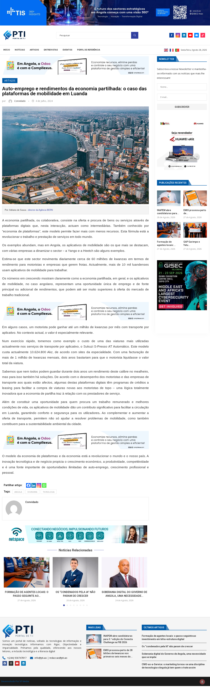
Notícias (20, 50)
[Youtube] (190, 35)
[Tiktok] (202, 35)
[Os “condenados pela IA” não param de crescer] (75, 572)
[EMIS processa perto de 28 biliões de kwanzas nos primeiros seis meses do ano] (195, 198)
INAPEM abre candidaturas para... (168, 212)
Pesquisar (134, 35)
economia (32, 492)
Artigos (34, 50)
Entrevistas (51, 50)
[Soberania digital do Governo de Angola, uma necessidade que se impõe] (124, 572)
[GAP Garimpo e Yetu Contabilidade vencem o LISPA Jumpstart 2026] (195, 230)
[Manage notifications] (202, 681)
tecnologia (48, 492)
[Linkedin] (184, 35)
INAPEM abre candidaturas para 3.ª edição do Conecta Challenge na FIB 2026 (118, 639)
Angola (18, 492)
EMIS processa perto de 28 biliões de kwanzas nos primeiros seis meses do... (118, 653)
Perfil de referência (88, 50)
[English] (166, 49)
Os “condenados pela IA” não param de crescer (167, 646)
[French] (172, 49)
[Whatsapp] (44, 485)
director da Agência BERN (40, 210)
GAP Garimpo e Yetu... (191, 243)
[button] (75, 534)
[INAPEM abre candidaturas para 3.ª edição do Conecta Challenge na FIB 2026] (168, 198)
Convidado (20, 100)
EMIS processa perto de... (194, 212)
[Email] (196, 35)
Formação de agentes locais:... (166, 243)
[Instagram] (178, 35)
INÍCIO (6, 50)
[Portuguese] (177, 49)
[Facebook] (171, 35)
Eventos (67, 50)
